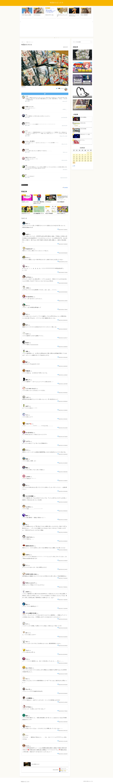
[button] (91, 42)
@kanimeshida (64, 160)
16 (90, 156)
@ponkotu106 (64, 125)
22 (88, 158)
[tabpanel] (27, 12)
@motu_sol (65, 152)
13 (82, 156)
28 (85, 160)
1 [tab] (54, 37)
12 (79, 156)
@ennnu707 (65, 101)
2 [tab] (56, 37)
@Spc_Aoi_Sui (64, 144)
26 (79, 160)
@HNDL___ (65, 109)
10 (74, 156)
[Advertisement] (56, 28)
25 (76, 160)
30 (90, 160)
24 (74, 160)
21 (85, 158)
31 (74, 162)
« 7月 (74, 165)
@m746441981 (64, 117)
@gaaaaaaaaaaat (63, 177)
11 (76, 156)
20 (82, 158)
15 (88, 156)
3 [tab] (58, 37)
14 (85, 156)
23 (90, 158)
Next (92, 21)
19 (79, 158)
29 (88, 160)
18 (76, 158)
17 (74, 158)
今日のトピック (25, 184)
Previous (20, 21)
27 (82, 160)
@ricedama (65, 169)
